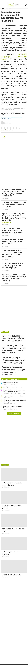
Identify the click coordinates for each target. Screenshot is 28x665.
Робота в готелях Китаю (11, 575)
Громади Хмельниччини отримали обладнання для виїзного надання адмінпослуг (13, 230)
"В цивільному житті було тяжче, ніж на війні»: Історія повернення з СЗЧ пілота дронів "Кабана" (12, 253)
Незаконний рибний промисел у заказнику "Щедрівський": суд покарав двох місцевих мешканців (14, 278)
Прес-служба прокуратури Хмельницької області (13, 114)
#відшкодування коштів (16, 117)
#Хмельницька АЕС (5, 117)
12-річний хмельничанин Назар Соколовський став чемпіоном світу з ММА (14, 205)
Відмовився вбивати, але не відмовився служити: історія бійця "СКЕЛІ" (12, 241)
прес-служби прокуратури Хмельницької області (14, 56)
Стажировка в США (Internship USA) (13, 530)
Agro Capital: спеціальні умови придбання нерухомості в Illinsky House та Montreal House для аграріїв (14, 217)
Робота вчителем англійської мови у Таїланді (13, 484)
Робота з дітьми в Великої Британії (12, 553)
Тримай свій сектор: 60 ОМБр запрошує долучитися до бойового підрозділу (13, 266)
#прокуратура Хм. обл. (6, 118)
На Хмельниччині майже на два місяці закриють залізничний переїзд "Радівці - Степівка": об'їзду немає (14, 193)
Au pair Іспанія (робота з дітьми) (11, 507)
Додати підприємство (14, 413)
